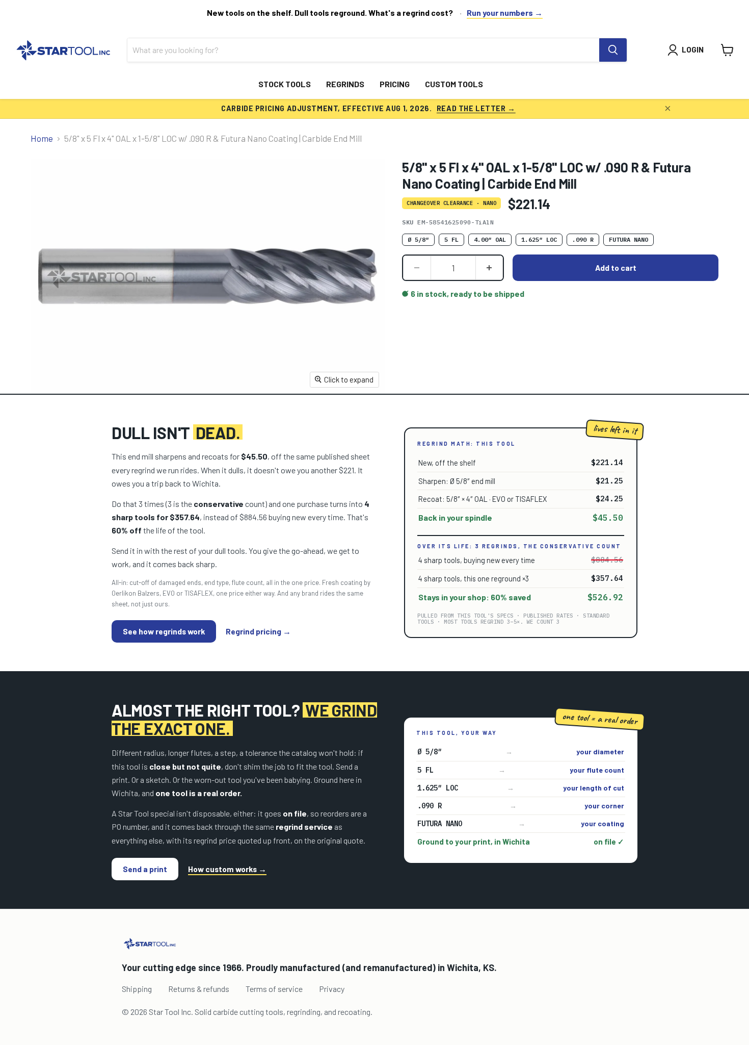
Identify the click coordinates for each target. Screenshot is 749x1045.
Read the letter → (476, 108)
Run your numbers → (505, 12)
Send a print (145, 869)
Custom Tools (454, 84)
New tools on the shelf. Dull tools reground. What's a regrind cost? (330, 12)
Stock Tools (284, 84)
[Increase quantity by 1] (489, 268)
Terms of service (274, 988)
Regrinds (345, 84)
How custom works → (227, 869)
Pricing (395, 84)
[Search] (613, 50)
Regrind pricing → (258, 631)
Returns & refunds (198, 988)
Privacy (331, 988)
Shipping (137, 988)
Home (42, 138)
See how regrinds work (164, 631)
